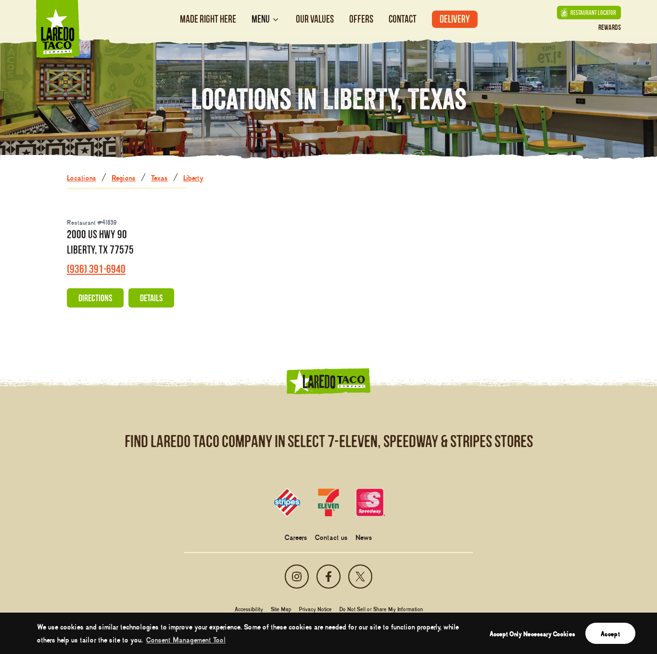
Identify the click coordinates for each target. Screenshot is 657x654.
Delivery (455, 19)
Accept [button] (610, 633)
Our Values (315, 19)
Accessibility (249, 609)
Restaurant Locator (593, 12)
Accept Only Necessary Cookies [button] (532, 633)
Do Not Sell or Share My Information (381, 609)
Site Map (281, 609)
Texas (159, 177)
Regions (124, 177)
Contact (403, 19)
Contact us (331, 536)
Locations (81, 177)
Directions (95, 298)
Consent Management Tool (186, 639)
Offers (361, 19)
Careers (296, 536)
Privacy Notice (315, 609)
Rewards (609, 27)
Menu (261, 19)
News (363, 536)
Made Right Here (208, 19)
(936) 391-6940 (96, 268)
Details (151, 298)
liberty (193, 177)
